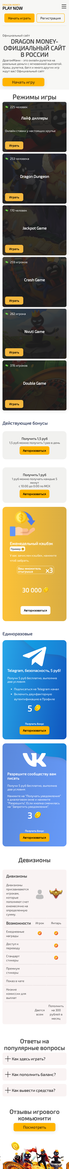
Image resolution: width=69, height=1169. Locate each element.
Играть (14, 145)
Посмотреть (34, 1127)
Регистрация (50, 18)
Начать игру (23, 82)
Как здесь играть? (28, 1058)
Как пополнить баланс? (34, 1074)
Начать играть (19, 18)
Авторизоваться (34, 450)
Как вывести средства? (33, 1090)
